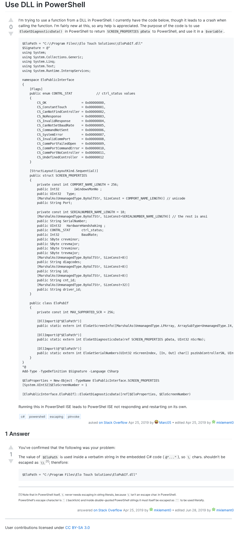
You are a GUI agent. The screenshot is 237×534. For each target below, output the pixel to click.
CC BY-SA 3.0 (77, 527)
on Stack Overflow (113, 422)
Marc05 (164, 422)
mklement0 (224, 422)
